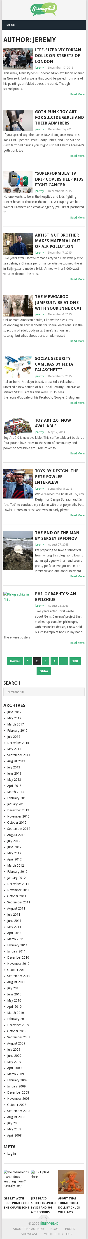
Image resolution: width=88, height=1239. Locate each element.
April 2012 (14, 859)
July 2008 (13, 1123)
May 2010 (14, 1000)
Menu (10, 25)
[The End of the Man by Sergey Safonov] (17, 550)
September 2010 (18, 976)
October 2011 (16, 896)
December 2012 (18, 810)
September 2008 (18, 1111)
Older (43, 671)
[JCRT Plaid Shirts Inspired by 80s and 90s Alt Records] (44, 1182)
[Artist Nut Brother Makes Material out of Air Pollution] (17, 244)
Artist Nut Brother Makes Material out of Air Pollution (57, 241)
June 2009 (14, 1055)
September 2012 (18, 828)
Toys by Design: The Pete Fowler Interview (57, 477)
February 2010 (17, 1019)
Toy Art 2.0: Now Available (53, 423)
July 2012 (13, 841)
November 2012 (18, 816)
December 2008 (18, 1092)
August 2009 (16, 1043)
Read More (77, 94)
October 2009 (16, 1031)
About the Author (28, 1229)
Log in (11, 1153)
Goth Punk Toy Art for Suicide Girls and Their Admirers (59, 117)
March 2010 (15, 1013)
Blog (54, 1229)
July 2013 (13, 767)
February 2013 (17, 798)
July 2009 (13, 1049)
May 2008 (14, 1129)
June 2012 (14, 847)
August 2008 (16, 1117)
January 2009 (16, 1086)
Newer (15, 661)
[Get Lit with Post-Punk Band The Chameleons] (16, 1182)
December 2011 (18, 884)
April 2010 (14, 1006)
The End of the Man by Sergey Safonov (57, 535)
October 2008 (16, 1105)
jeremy (39, 67)
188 (75, 661)
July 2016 (13, 736)
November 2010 (18, 963)
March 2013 (15, 792)
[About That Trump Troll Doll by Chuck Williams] (71, 1182)
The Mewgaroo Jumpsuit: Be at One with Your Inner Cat (58, 302)
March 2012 (15, 865)
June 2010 (14, 994)
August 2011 (16, 908)
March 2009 (15, 1074)
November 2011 (18, 890)
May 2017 (14, 718)
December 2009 (18, 1025)
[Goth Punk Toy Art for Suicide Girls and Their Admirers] (17, 120)
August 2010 (16, 982)
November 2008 (18, 1098)
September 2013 (18, 755)
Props (70, 1229)
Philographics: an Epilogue (55, 596)
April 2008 (14, 1135)
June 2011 (14, 920)
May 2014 (14, 749)
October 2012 (16, 822)
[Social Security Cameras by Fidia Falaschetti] (17, 367)
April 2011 (14, 933)
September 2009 (18, 1037)
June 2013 (14, 773)
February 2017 (17, 730)
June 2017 (14, 712)
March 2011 (15, 939)
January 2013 (16, 804)
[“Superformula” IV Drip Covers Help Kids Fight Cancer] (17, 182)
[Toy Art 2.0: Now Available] (17, 426)
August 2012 (16, 835)
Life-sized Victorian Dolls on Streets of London (58, 55)
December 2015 (18, 743)
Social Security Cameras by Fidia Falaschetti (54, 364)
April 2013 (14, 786)
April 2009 (14, 1068)
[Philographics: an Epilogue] (17, 611)
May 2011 (14, 927)
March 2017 (15, 724)
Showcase (29, 1234)
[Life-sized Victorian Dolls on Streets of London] (17, 59)
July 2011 (13, 914)
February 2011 (17, 945)
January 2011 (16, 951)
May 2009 (14, 1062)
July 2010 (13, 988)
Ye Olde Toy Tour (58, 1234)
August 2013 (16, 761)
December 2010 (18, 957)
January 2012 (16, 878)
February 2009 (17, 1080)
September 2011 (18, 902)
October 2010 (16, 970)
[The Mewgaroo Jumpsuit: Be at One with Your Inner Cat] (17, 305)
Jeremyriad (49, 1223)
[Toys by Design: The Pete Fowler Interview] (17, 484)
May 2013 (14, 779)
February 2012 (17, 871)
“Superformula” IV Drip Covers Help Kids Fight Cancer (59, 179)
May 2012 (14, 853)
